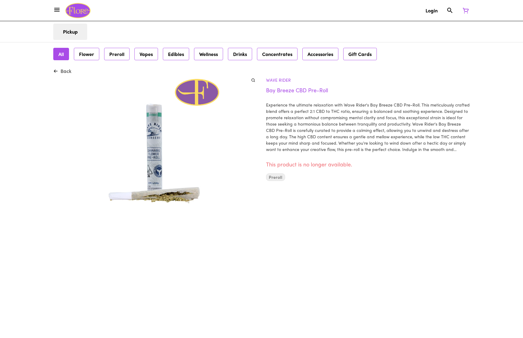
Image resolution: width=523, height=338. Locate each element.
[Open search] (449, 10)
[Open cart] (464, 10)
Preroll (275, 177)
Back (66, 70)
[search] (253, 80)
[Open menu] (57, 9)
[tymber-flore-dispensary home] (77, 10)
